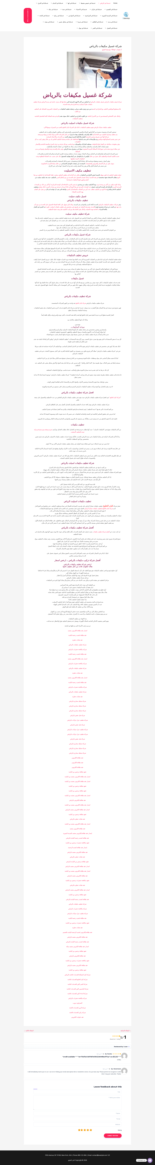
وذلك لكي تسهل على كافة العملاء (63, 204)
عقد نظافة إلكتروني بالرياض (77, 800)
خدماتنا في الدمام (58, 3)
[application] (99, 3)
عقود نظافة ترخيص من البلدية (77, 772)
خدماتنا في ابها (72, 3)
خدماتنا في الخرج (43, 3)
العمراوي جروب (77, 1003)
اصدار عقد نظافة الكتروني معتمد (77, 631)
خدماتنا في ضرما (83, 22)
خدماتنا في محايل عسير (66, 22)
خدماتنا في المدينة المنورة (109, 16)
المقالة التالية (28, 1031)
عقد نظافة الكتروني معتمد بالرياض (77, 852)
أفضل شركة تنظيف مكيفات (101, 532)
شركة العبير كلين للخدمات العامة (77, 984)
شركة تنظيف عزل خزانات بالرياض (77, 720)
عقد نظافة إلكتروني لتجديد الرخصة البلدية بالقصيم (77, 932)
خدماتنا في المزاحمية (91, 16)
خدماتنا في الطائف (97, 22)
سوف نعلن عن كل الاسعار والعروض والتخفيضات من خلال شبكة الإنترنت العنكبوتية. (77, 164)
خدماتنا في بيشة (49, 22)
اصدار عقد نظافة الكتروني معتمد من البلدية (77, 777)
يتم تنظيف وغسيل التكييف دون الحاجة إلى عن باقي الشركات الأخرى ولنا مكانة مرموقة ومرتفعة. (77, 134)
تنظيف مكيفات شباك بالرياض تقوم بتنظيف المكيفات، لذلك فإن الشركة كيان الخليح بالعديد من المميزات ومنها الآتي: (77, 127)
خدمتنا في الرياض (105, 3)
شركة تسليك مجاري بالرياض (77, 701)
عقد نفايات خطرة (77, 640)
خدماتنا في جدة (66, 9)
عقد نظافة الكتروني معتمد (77, 829)
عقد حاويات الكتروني (77, 1017)
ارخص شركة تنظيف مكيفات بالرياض (77, 564)
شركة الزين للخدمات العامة (77, 1008)
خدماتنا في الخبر (97, 28)
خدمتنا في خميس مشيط (88, 3)
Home (115, 3)
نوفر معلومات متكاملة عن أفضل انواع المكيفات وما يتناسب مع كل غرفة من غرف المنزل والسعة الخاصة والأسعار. (77, 144)
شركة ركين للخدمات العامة (77, 1012)
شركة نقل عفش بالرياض (77, 715)
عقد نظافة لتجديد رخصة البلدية (77, 635)
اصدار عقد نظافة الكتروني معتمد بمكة (77, 946)
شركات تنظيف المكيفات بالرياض (108, 204)
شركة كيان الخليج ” (114, 397)
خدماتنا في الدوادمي (74, 16)
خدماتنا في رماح (59, 16)
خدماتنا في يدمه (112, 22)
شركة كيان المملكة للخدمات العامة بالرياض (77, 975)
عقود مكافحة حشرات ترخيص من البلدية (77, 843)
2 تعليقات (119, 50)
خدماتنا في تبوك (83, 28)
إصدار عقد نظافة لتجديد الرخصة (77, 847)
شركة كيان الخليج (81, 303)
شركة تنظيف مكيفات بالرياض (77, 645)
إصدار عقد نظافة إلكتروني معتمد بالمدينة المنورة (77, 833)
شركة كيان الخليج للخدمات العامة (77, 979)
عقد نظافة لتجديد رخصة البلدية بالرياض (77, 838)
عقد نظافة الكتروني (77, 758)
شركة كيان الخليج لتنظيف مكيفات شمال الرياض (98, 508)
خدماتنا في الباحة (44, 16)
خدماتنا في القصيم (111, 9)
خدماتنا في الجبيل (112, 28)
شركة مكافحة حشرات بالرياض (77, 649)
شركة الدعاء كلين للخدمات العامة (77, 994)
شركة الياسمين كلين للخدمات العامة (77, 989)
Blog (113, 50)
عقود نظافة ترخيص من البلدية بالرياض (77, 862)
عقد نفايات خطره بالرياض (77, 819)
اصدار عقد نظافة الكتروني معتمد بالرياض (77, 810)
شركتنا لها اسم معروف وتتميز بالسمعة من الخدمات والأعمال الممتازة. (77, 137)
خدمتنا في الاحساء (81, 9)
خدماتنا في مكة (53, 9)
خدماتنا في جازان (96, 9)
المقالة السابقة (126, 1031)
